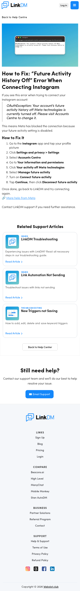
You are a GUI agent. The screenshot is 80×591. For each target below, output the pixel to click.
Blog (40, 443)
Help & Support (40, 541)
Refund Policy (40, 560)
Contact (40, 525)
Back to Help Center (40, 347)
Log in (63, 5)
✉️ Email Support (39, 394)
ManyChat (37, 485)
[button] (75, 5)
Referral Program (40, 519)
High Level (37, 478)
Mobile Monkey (40, 491)
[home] (14, 5)
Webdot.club (51, 586)
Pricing (40, 450)
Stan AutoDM (39, 497)
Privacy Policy (40, 553)
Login (40, 456)
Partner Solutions (40, 512)
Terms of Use (40, 547)
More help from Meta (20, 198)
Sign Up (40, 437)
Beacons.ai (37, 472)
